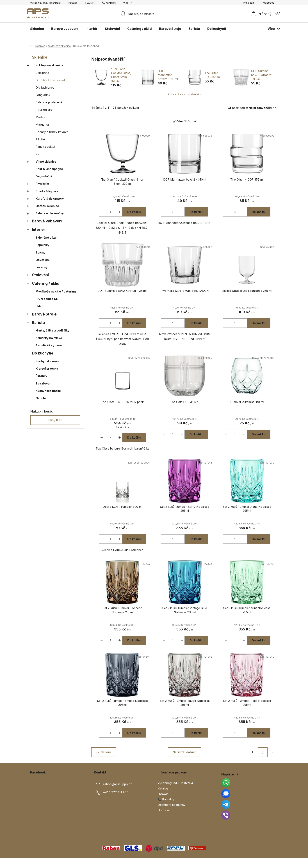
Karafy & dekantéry (50, 198)
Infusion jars (44, 109)
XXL (38, 154)
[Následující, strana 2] (263, 752)
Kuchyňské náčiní (48, 391)
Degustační (44, 176)
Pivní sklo (42, 183)
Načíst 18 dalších (185, 752)
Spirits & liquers (47, 191)
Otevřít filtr (184, 121)
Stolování (40, 275)
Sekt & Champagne (49, 169)
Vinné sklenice (46, 161)
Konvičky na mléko (49, 338)
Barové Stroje (44, 314)
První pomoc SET (48, 299)
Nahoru (106, 752)
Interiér (38, 229)
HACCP (89, 2)
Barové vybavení (47, 221)
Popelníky (42, 245)
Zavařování (44, 383)
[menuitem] (37, 29)
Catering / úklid (45, 283)
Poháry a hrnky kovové (52, 132)
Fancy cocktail (45, 146)
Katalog (73, 2)
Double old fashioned (50, 80)
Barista (38, 322)
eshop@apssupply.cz (117, 784)
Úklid (39, 306)
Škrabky (41, 376)
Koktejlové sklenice (49, 65)
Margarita (42, 124)
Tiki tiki (40, 139)
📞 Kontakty (109, 2)
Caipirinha (42, 73)
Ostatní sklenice (47, 206)
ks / (55, 420)
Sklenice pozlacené (49, 102)
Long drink (43, 95)
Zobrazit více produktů (183, 94)
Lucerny (41, 267)
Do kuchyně (42, 353)
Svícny (40, 252)
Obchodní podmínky (171, 805)
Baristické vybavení (50, 345)
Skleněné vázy (46, 237)
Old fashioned (45, 87)
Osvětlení (42, 260)
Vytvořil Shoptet (267, 862)
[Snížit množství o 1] (101, 211)
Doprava (164, 810)
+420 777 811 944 (116, 792)
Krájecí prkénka (47, 368)
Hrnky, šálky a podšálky (52, 330)
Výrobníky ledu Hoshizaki (45, 2)
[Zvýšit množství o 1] (119, 211)
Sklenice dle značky (50, 213)
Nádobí (41, 398)
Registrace (268, 2)
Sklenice (39, 57)
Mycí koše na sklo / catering (56, 291)
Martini (40, 117)
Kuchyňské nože (47, 361)
